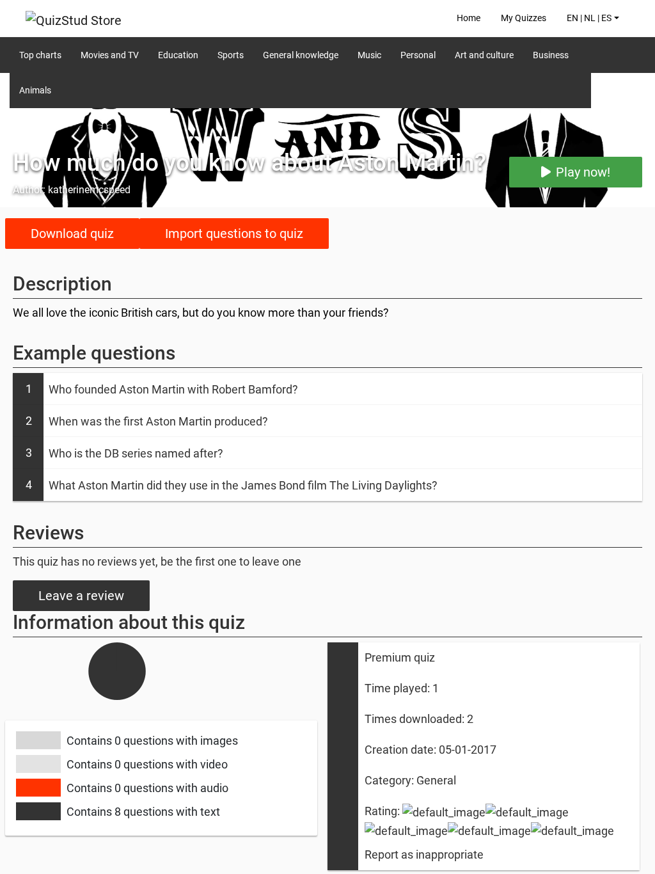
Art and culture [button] (484, 55)
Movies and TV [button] (110, 55)
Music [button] (369, 55)
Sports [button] (230, 55)
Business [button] (551, 55)
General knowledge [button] (300, 55)
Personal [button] (418, 55)
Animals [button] (35, 90)
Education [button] (178, 55)
